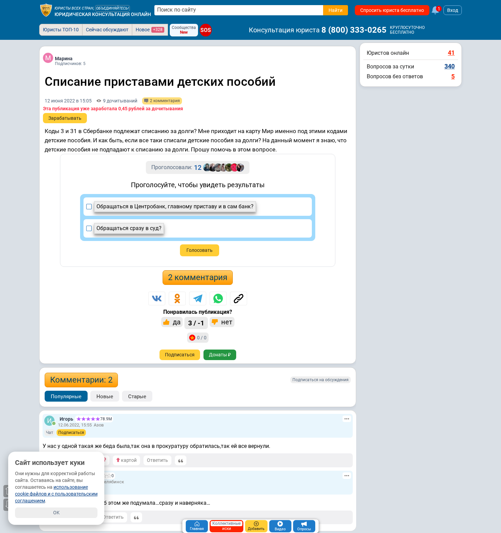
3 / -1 (196, 323)
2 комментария (197, 277)
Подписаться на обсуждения (320, 379)
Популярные (66, 396)
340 (449, 66)
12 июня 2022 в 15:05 (68, 100)
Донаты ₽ (220, 354)
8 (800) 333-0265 (353, 30)
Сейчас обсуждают (107, 29)
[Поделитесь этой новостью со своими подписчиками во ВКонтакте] (156, 298)
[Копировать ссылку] (238, 298)
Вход (452, 10)
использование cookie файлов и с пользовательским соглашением (56, 493)
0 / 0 (202, 337)
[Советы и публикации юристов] (46, 10)
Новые (104, 396)
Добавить (256, 529)
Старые (137, 396)
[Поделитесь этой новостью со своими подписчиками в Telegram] (197, 298)
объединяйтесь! (112, 8)
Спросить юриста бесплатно (392, 10)
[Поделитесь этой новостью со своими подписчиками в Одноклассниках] (177, 298)
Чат (49, 432)
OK (56, 512)
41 (451, 52)
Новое (149, 29)
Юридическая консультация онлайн (103, 14)
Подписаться (180, 354)
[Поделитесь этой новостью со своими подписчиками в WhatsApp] (218, 298)
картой (128, 460)
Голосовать (199, 250)
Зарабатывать (64, 118)
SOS (205, 30)
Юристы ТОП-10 (61, 29)
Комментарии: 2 (81, 380)
